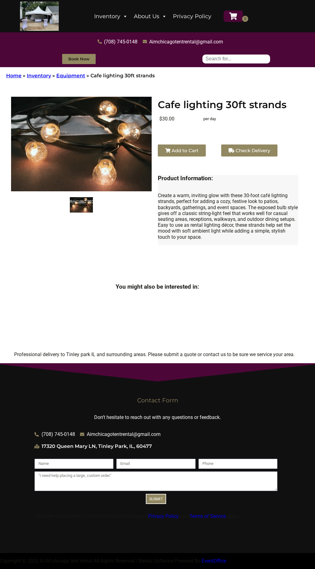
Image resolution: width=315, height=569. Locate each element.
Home (14, 76)
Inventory (107, 16)
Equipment (70, 76)
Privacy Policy (192, 16)
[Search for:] (236, 58)
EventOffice (213, 561)
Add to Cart (184, 150)
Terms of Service (207, 516)
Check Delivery (252, 150)
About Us (146, 16)
